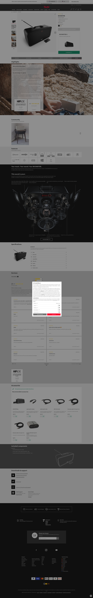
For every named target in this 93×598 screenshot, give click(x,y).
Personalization (36, 309)
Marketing (35, 307)
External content (36, 312)
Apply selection (40, 314)
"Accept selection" (36, 297)
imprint (34, 301)
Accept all (54, 314)
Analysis (35, 305)
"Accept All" (43, 294)
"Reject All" (42, 290)
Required (35, 303)
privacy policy (55, 300)
